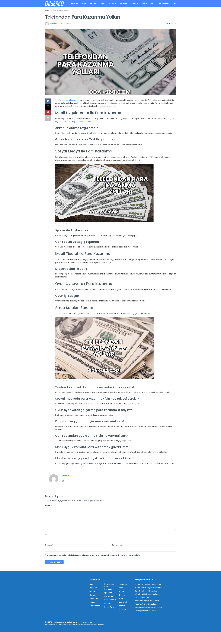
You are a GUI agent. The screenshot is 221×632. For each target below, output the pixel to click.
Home (47, 11)
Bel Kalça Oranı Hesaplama (145, 610)
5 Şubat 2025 (66, 24)
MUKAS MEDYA (80, 625)
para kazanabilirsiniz (83, 121)
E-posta (49, 545)
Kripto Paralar (110, 600)
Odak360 (54, 3)
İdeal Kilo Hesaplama (143, 597)
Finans (93, 3)
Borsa (102, 3)
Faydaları (94, 598)
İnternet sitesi (118, 545)
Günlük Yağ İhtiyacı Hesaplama (147, 594)
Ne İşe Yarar (109, 607)
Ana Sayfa (73, 3)
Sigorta (134, 3)
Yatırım (123, 3)
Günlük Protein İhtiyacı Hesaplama (148, 587)
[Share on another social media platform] (48, 118)
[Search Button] (175, 3)
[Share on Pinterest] (48, 112)
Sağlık (144, 3)
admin (54, 24)
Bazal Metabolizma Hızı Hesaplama (148, 607)
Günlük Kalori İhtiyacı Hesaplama (148, 584)
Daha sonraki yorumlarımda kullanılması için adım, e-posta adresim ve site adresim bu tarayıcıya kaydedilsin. (93, 555)
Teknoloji (123, 602)
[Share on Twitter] (48, 107)
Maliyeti (107, 603)
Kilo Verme (164, 3)
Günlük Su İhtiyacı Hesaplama (146, 591)
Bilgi (84, 3)
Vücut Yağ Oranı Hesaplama (146, 604)
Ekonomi (112, 3)
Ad (47, 534)
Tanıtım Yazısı (57, 625)
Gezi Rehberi (95, 606)
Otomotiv (123, 584)
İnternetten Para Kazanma (60, 11)
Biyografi (93, 588)
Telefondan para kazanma (66, 100)
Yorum (48, 505)
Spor (153, 3)
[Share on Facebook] (48, 101)
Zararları (122, 609)
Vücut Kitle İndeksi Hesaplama (147, 601)
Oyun (121, 588)
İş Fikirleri (108, 593)
